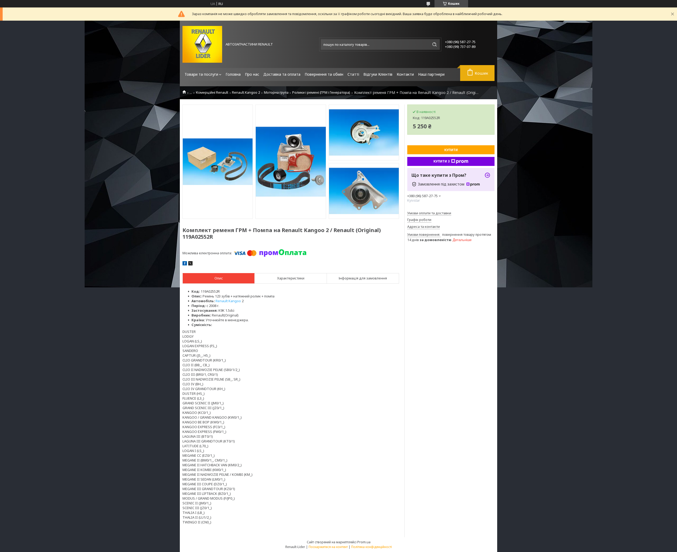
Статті (353, 74)
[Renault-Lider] (202, 44)
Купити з (441, 161)
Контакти (405, 74)
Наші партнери (431, 74)
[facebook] (184, 264)
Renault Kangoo (228, 300)
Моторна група (276, 92)
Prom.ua (363, 542)
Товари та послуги (201, 74)
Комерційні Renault (212, 92)
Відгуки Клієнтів (377, 74)
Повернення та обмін (324, 74)
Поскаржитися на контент (328, 547)
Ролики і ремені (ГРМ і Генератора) (321, 92)
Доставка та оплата (281, 74)
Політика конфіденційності (371, 547)
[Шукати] (434, 44)
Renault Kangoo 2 (246, 92)
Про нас (252, 74)
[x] (190, 264)
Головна (233, 74)
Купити (451, 150)
